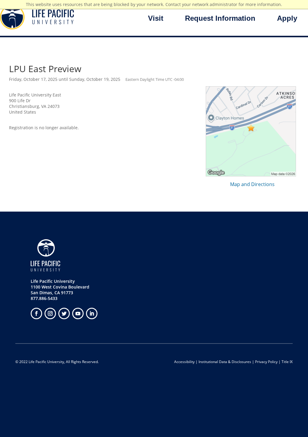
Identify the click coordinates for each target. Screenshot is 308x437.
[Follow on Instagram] (50, 313)
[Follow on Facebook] (36, 313)
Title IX (287, 361)
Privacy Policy (266, 361)
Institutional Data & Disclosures (225, 361)
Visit (155, 18)
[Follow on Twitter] (64, 313)
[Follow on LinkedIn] (91, 313)
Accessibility (184, 361)
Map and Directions (252, 184)
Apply (287, 18)
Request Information (220, 18)
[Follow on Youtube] (78, 313)
